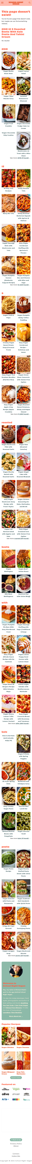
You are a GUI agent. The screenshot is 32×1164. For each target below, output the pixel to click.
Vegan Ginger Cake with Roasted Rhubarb (23, 474)
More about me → (16, 1016)
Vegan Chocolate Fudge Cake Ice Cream (23, 126)
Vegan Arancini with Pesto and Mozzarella (8, 901)
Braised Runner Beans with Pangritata (9, 834)
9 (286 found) (23, 414)
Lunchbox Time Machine (12, 1012)
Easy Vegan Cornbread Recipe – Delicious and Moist (23, 347)
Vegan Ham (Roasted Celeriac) (23, 447)
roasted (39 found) (21, 538)
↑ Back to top (16, 1139)
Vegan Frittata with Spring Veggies (23, 756)
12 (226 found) (23, 285)
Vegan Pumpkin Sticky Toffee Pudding (23, 317)
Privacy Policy (16, 1143)
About (16, 1146)
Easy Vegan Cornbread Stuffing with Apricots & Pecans (23, 248)
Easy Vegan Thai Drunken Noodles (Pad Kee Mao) (8, 377)
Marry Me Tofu (8, 213)
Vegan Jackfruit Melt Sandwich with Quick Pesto (23, 901)
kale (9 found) (23, 838)
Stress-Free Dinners (14, 1008)
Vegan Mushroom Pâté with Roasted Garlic (8, 447)
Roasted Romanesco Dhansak (23, 98)
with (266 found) (22, 723)
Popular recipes (16, 1077)
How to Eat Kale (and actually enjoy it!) (8, 738)
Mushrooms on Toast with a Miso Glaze (23, 153)
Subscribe (16, 1156)
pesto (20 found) (22, 955)
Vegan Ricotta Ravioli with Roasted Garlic (8, 474)
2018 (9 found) (23, 158)
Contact (16, 1153)
